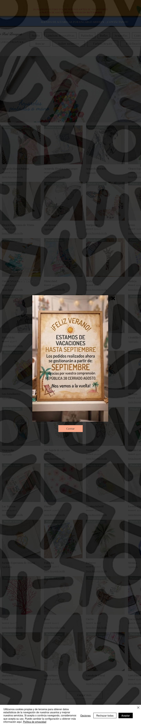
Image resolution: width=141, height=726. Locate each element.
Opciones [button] (85, 715)
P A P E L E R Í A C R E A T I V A (25, 281)
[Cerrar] (138, 707)
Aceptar (125, 715)
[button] (113, 298)
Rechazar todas (104, 715)
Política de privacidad (34, 721)
